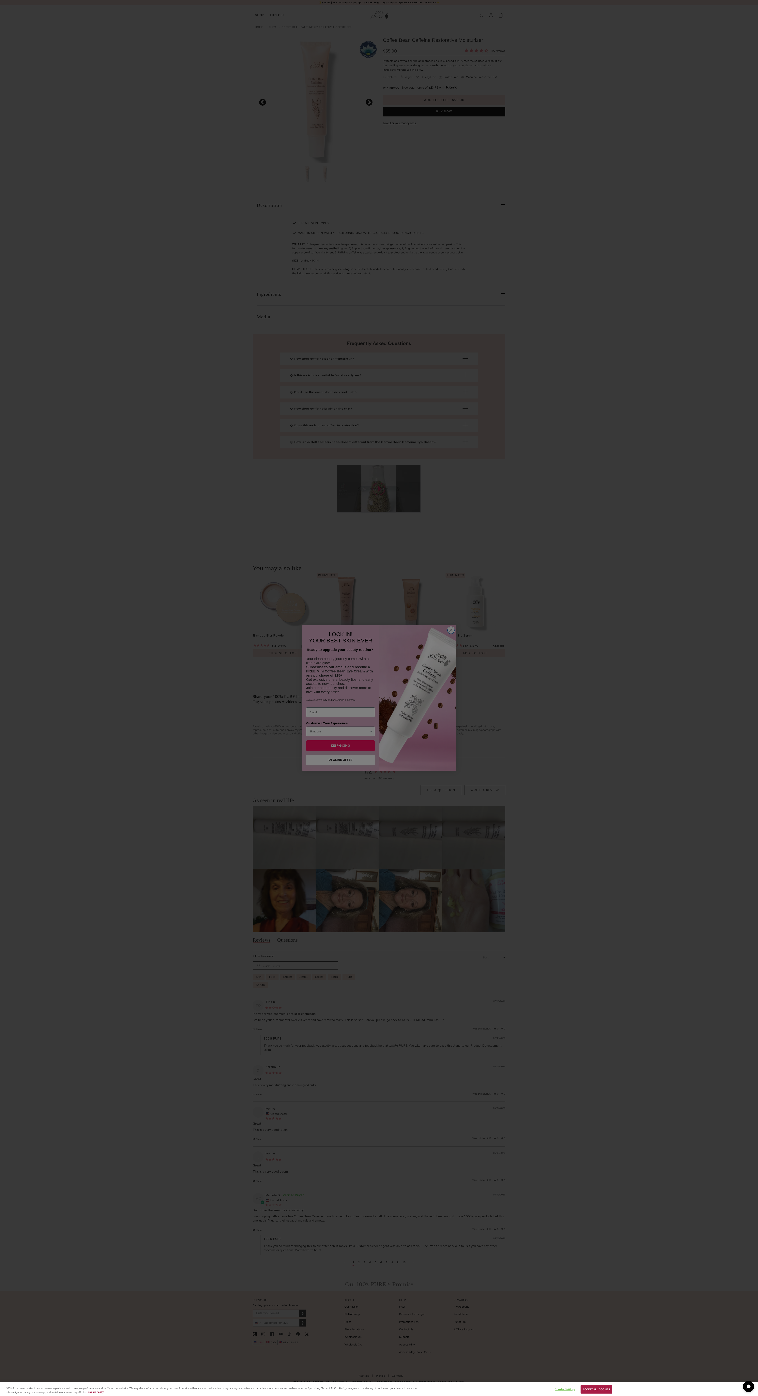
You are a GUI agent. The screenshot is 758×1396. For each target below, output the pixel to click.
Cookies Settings (565, 1389)
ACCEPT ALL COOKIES (596, 1389)
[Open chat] (748, 1386)
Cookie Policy (96, 1391)
